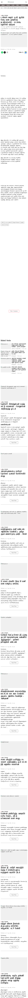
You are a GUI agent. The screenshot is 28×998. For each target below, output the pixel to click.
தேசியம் (8, 5)
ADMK (2, 222)
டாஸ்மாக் (2, 224)
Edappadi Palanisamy (16, 222)
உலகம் (13, 5)
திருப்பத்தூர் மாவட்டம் (7, 992)
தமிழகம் (3, 5)
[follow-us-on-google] (25, 52)
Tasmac (7, 224)
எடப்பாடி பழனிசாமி (8, 222)
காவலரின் (19, 773)
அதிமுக (22, 222)
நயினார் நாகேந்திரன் (16, 655)
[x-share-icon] (5, 53)
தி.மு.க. (20, 937)
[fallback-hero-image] (6, 346)
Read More (14, 442)
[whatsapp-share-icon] (2, 53)
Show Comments (14, 311)
